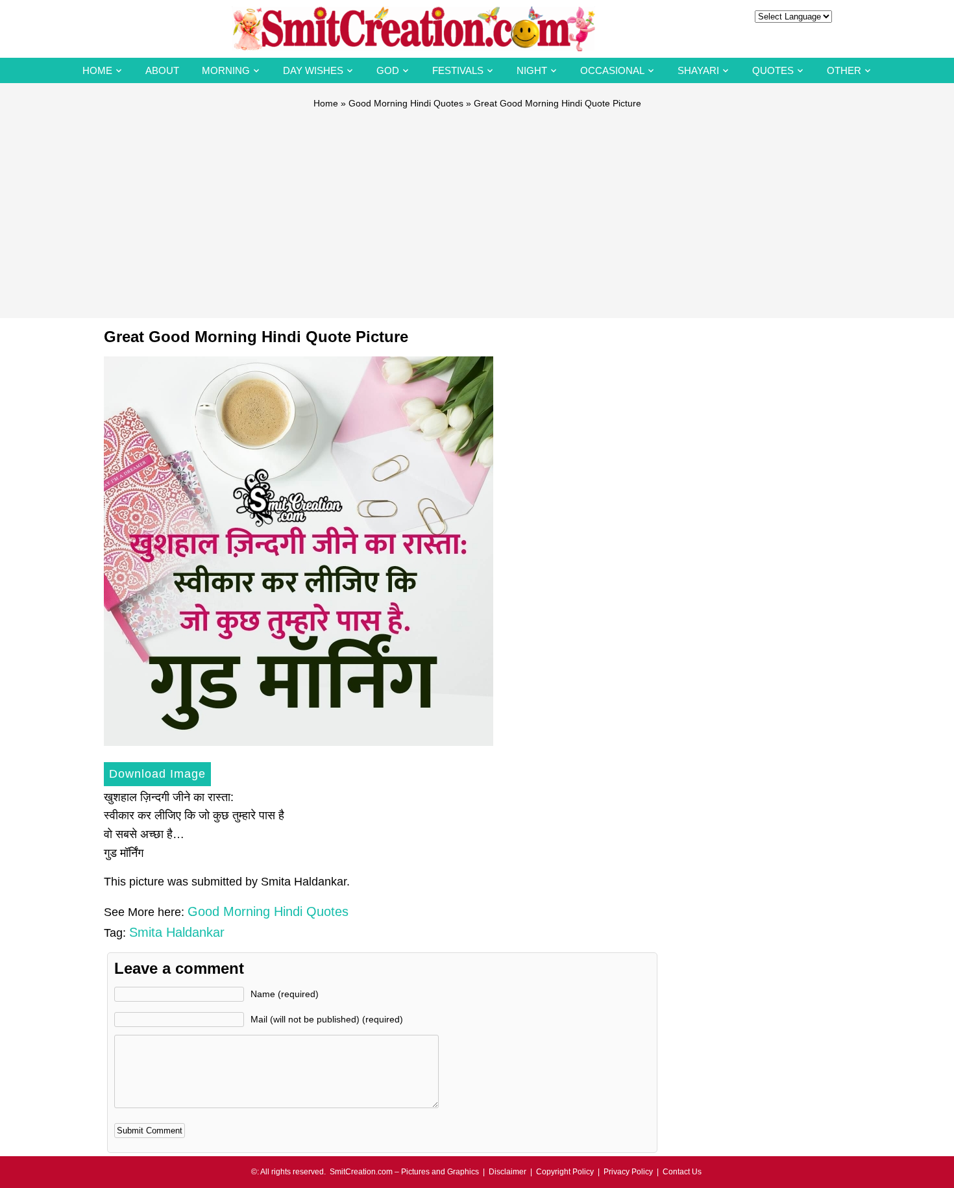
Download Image (157, 773)
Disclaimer (507, 1171)
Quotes (773, 70)
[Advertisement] (477, 208)
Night (532, 70)
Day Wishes (313, 70)
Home (97, 70)
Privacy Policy (628, 1171)
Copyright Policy (565, 1171)
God (387, 70)
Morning (226, 70)
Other (844, 70)
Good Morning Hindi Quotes (406, 103)
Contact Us (682, 1171)
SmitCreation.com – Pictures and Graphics (404, 1171)
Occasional (612, 70)
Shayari (698, 70)
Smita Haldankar (177, 932)
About (162, 70)
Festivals (457, 70)
